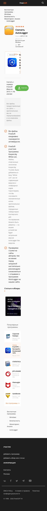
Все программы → (12, 403)
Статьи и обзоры (12, 288)
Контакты (7, 470)
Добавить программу (11, 454)
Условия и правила (22, 491)
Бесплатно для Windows (20, 41)
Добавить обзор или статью (14, 458)
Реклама (6, 474)
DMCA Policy (8, 491)
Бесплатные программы (9, 11)
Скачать (24, 88)
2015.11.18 (21, 36)
